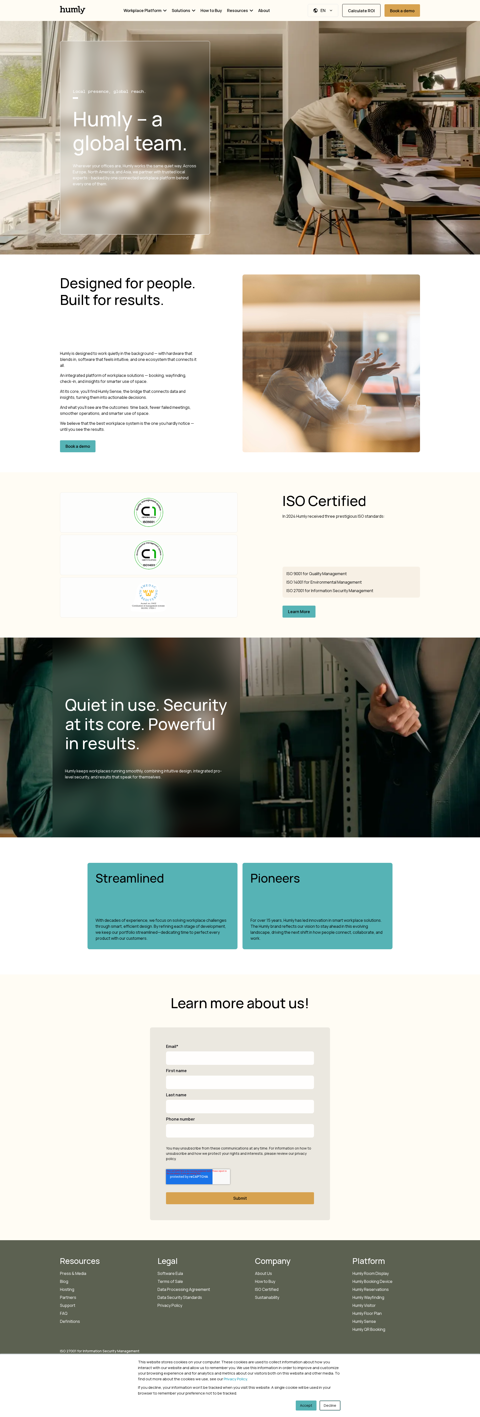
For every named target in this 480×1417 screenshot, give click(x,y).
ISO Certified (266, 1289)
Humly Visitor (364, 1305)
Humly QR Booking (368, 1329)
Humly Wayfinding (368, 1297)
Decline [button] (330, 1405)
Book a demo (402, 10)
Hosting (67, 1289)
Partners (68, 1297)
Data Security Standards (180, 1297)
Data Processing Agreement (184, 1289)
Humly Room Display (370, 1273)
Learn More (299, 611)
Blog (64, 1281)
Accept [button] (306, 1405)
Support (67, 1305)
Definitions (70, 1321)
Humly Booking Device (372, 1281)
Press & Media (73, 1273)
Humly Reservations (370, 1289)
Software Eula (170, 1273)
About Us (263, 1273)
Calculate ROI (361, 10)
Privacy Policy (235, 1379)
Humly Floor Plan (367, 1313)
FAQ (64, 1313)
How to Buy (211, 10)
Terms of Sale (170, 1281)
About (264, 10)
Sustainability (267, 1297)
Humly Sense (364, 1321)
